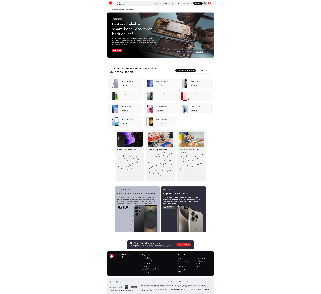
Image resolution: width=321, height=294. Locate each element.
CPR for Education (200, 261)
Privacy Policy (143, 282)
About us (197, 266)
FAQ (179, 272)
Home (112, 9)
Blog (179, 258)
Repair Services (148, 255)
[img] (120, 256)
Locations (181, 269)
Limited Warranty (199, 264)
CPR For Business (199, 258)
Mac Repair (146, 266)
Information (182, 255)
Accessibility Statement (181, 282)
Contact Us (182, 266)
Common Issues (183, 261)
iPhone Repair (147, 258)
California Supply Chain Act (166, 282)
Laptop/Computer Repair (150, 269)
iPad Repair (146, 263)
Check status (199, 51)
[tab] (185, 71)
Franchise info (183, 264)
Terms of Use (152, 282)
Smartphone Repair (119, 9)
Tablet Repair (146, 272)
